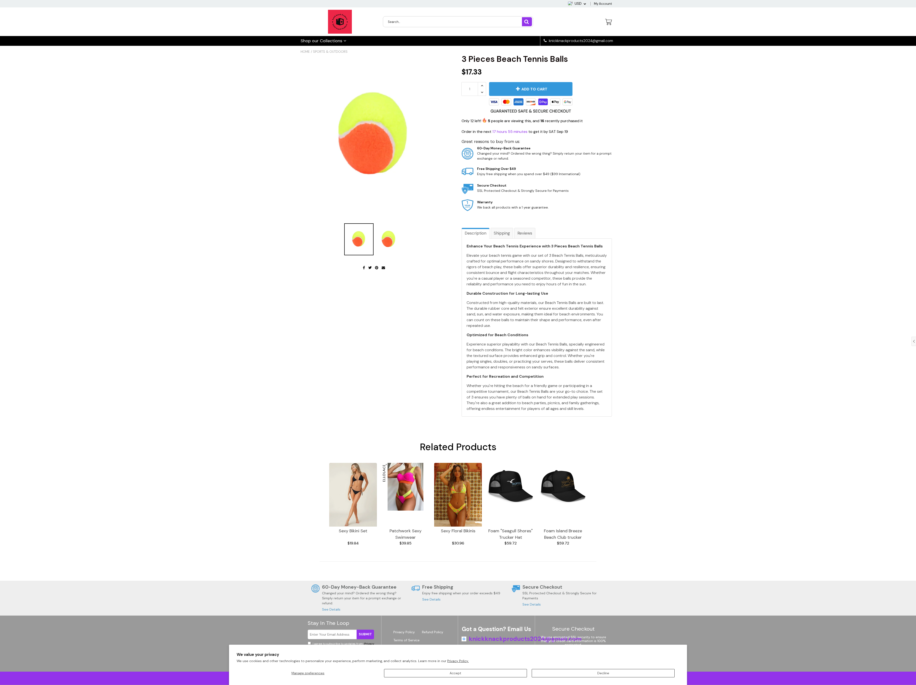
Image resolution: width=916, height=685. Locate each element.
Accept (455, 673)
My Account (603, 3)
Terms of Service (406, 640)
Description (475, 233)
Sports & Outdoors (330, 51)
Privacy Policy (404, 632)
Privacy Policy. (458, 661)
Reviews (524, 233)
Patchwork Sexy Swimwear (406, 534)
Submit (365, 634)
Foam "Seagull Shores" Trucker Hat (510, 534)
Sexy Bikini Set (353, 531)
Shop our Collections (322, 41)
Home (305, 51)
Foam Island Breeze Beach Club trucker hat (563, 534)
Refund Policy (432, 632)
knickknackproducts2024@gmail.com (580, 41)
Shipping (502, 233)
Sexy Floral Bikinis (458, 531)
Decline (603, 673)
